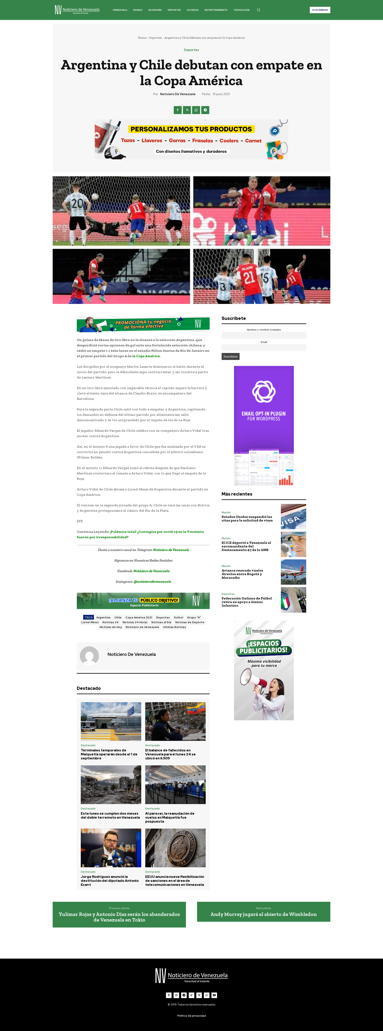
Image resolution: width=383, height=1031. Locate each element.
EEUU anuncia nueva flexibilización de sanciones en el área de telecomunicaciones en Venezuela (174, 880)
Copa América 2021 (138, 617)
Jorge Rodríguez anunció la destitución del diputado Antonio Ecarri (110, 880)
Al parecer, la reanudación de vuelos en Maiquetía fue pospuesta (169, 817)
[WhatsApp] (196, 110)
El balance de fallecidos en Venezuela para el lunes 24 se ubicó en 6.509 (170, 754)
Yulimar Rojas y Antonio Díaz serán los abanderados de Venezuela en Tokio (119, 917)
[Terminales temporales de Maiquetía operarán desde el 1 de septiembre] (111, 721)
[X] (187, 110)
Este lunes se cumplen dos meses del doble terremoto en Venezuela (110, 815)
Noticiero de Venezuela (177, 94)
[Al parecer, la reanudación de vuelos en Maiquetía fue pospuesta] (175, 784)
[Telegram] (205, 110)
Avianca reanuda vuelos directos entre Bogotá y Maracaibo (242, 574)
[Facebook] (178, 110)
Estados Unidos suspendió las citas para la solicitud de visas (247, 518)
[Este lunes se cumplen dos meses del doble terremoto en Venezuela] (111, 784)
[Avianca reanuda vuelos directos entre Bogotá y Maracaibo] (293, 572)
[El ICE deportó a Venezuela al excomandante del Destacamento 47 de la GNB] (293, 544)
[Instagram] (176, 995)
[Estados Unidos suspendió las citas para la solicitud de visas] (293, 516)
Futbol (178, 617)
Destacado (88, 745)
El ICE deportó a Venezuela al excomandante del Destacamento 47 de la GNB (246, 546)
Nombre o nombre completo (264, 329)
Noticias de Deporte (189, 622)
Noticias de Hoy (111, 627)
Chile (118, 617)
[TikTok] (191, 995)
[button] (258, 10)
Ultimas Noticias (174, 627)
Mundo (226, 512)
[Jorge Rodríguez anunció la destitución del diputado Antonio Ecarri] (111, 848)
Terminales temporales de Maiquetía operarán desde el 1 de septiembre (109, 754)
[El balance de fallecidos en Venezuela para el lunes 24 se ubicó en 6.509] (175, 721)
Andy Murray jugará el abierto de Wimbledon (263, 914)
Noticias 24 (111, 622)
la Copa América (146, 356)
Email (264, 342)
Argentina (103, 617)
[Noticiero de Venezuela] (92, 655)
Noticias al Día (161, 622)
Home (142, 37)
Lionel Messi (90, 622)
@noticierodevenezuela (152, 581)
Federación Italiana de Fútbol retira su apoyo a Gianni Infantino (247, 602)
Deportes (155, 37)
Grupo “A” (194, 617)
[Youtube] (214, 995)
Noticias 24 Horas (135, 622)
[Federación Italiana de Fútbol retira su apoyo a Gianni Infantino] (293, 599)
